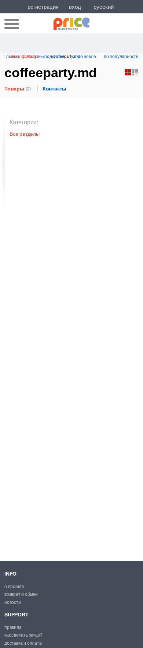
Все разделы (25, 134)
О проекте (14, 586)
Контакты (54, 89)
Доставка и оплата (23, 643)
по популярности (121, 56)
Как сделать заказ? (23, 635)
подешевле (84, 56)
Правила (13, 627)
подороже (54, 56)
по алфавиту (24, 56)
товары (17, 89)
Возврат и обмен (21, 594)
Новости (12, 602)
